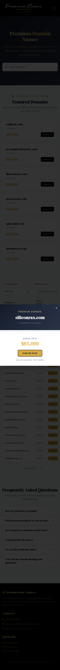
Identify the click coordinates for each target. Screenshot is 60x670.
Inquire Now (30, 353)
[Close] (56, 308)
